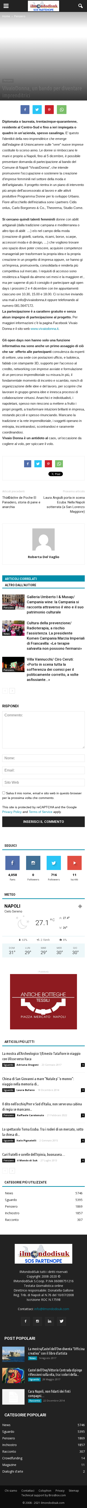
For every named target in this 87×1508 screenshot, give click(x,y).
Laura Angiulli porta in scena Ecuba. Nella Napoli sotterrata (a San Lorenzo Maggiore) (64, 505)
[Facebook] (25, 1321)
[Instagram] (37, 1321)
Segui (33, 857)
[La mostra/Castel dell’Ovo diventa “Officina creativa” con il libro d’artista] (13, 1354)
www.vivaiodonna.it (44, 329)
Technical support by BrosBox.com (43, 1495)
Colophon (45, 1491)
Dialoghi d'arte (12, 1471)
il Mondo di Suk (27, 1160)
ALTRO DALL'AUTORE (20, 585)
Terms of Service (40, 812)
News (7, 633)
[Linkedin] (49, 1321)
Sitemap (74, 1491)
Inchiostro (12, 1213)
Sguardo (8, 1064)
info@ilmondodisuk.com (51, 1309)
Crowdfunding (12, 1458)
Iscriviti (74, 857)
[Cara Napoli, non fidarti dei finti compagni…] (13, 1397)
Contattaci (27, 1491)
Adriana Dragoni (28, 1064)
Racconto (12, 1220)
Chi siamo (11, 1491)
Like (12, 857)
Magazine (9, 1465)
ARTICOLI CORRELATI (21, 579)
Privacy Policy (12, 812)
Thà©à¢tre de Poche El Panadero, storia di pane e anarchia (21, 502)
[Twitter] (61, 1321)
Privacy (60, 1491)
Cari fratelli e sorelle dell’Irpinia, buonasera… (33, 1154)
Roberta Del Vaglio (43, 557)
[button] (81, 6)
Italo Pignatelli (26, 1140)
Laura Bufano (26, 1090)
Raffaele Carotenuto (30, 1115)
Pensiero (8, 80)
